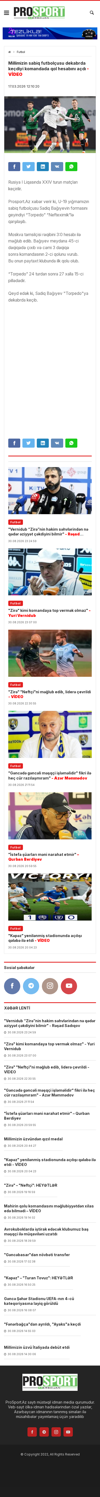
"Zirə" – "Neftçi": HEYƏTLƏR (30, 1185)
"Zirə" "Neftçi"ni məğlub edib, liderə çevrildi (49, 694)
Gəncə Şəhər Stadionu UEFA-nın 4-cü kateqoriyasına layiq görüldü (39, 1301)
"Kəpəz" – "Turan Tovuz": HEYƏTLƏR (38, 1278)
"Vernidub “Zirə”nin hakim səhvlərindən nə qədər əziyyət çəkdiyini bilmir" (48, 532)
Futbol (21, 52)
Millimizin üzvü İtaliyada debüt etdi (37, 1347)
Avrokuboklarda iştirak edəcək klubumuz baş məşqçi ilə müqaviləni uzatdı (46, 1231)
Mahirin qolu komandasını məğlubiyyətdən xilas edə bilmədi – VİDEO (49, 1208)
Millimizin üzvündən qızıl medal (33, 1139)
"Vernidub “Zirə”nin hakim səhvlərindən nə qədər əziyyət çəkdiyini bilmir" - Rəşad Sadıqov (49, 1023)
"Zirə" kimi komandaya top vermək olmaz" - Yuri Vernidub (49, 1046)
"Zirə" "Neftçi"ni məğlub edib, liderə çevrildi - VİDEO (46, 1069)
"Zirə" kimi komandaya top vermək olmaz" (49, 612)
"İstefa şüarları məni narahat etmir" (43, 856)
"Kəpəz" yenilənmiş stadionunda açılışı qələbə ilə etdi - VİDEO (50, 1162)
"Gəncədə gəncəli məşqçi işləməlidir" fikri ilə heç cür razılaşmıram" (49, 775)
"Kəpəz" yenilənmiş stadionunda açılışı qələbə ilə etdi (45, 938)
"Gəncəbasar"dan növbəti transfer (37, 1254)
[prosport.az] (39, 13)
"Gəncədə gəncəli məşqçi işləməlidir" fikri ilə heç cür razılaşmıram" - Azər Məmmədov (49, 1092)
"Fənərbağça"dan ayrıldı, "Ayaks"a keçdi (42, 1324)
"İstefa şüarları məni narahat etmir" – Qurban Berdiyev (47, 1115)
